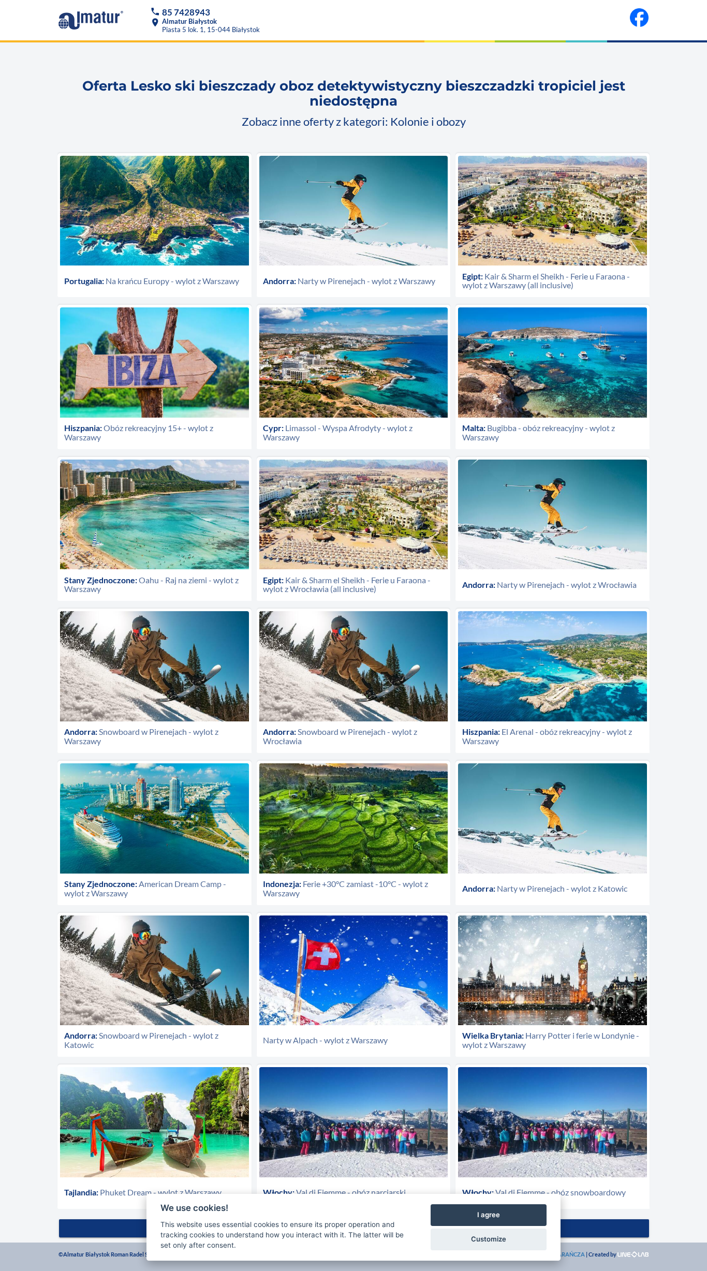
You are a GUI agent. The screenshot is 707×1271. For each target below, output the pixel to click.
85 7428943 (186, 12)
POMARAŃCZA (564, 1254)
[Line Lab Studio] (633, 1254)
